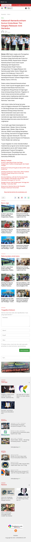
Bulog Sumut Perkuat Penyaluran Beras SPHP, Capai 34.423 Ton (15, 168)
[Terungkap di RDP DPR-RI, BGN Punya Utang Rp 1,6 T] (23, 492)
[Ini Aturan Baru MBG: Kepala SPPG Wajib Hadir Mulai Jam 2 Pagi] (5, 465)
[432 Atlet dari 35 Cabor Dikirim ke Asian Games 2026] (23, 389)
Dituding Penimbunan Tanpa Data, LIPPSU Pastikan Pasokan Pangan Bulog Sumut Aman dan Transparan (15, 173)
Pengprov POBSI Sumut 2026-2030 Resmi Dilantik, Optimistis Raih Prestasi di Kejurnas (7, 396)
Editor (6, 31)
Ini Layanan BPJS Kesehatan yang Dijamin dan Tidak (20, 433)
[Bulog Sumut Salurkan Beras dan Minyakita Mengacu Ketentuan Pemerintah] (23, 240)
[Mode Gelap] (26, 8)
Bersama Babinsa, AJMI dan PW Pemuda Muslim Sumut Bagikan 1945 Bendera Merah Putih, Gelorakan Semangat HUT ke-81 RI (14, 178)
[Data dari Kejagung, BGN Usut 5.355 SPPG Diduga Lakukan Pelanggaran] (8, 492)
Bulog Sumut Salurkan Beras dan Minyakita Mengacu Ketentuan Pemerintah (13, 186)
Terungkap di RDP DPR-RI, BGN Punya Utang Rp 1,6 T (23, 498)
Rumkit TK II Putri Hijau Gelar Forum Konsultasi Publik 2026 (19, 456)
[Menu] (2, 8)
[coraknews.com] (8, 8)
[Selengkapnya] (29, 382)
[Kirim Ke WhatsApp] (28, 197)
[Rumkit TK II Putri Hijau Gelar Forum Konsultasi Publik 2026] (5, 457)
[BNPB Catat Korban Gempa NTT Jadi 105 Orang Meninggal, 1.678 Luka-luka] (5, 472)
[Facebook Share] (15, 197)
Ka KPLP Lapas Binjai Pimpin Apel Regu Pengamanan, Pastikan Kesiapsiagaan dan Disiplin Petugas (15, 164)
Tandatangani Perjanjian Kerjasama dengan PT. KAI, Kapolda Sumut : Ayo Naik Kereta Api (20, 425)
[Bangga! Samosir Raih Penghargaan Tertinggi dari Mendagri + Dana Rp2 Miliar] (8, 240)
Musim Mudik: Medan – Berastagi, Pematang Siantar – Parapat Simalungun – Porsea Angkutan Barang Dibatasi (20, 440)
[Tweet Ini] (18, 197)
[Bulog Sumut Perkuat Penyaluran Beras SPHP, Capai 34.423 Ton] (23, 208)
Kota (2, 18)
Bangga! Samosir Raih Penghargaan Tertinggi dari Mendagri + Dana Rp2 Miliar (15, 183)
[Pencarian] (29, 8)
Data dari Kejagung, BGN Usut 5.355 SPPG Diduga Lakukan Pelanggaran (7, 498)
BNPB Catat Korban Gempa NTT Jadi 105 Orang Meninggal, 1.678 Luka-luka (20, 472)
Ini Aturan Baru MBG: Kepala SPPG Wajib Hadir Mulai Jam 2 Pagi (20, 464)
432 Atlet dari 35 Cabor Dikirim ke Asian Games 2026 (23, 396)
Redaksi (15, 535)
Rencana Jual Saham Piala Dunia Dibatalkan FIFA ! (7, 412)
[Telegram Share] (25, 197)
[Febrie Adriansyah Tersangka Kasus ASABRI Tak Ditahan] (8, 507)
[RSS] (15, 530)
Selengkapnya (15, 447)
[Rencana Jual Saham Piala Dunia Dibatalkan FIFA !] (8, 405)
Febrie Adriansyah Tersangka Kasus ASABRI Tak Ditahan (6, 514)
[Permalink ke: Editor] (2, 31)
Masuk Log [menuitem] (4, 2)
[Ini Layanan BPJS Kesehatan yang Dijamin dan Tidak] (5, 433)
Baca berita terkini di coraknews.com (15, 192)
